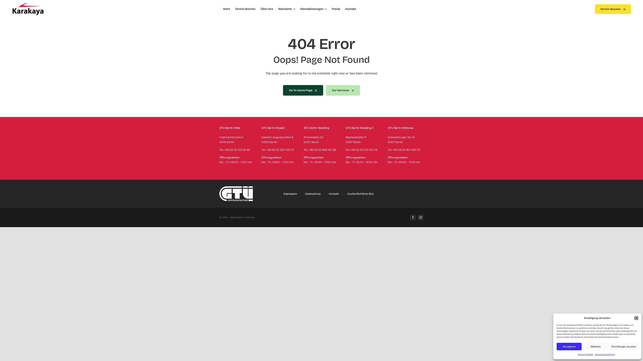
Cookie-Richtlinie (585, 354)
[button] (636, 318)
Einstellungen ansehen (624, 346)
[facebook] (413, 217)
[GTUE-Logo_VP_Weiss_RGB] (236, 188)
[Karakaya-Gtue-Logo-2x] (28, 4)
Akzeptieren (569, 346)
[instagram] (421, 217)
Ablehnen (595, 346)
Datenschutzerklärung (605, 354)
